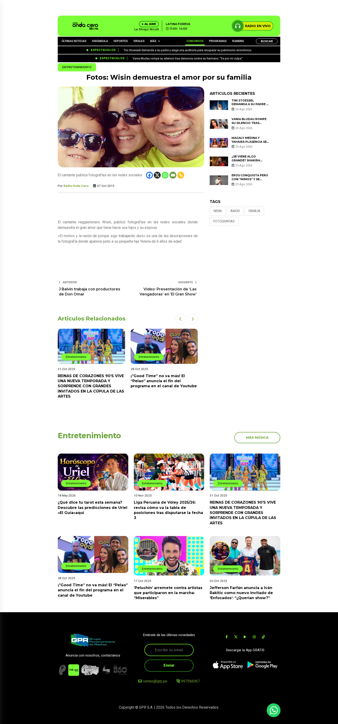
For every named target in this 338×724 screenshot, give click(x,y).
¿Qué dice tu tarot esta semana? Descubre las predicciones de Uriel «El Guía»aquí (92, 507)
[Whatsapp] (165, 175)
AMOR (235, 211)
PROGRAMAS (218, 41)
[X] (157, 175)
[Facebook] (149, 175)
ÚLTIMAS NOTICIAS (74, 41)
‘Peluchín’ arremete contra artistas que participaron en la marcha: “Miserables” (168, 592)
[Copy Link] (180, 175)
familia (254, 211)
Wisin (217, 211)
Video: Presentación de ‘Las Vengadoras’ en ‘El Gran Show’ (168, 291)
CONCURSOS (194, 41)
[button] (180, 319)
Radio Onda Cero (76, 186)
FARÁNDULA (100, 41)
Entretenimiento (77, 67)
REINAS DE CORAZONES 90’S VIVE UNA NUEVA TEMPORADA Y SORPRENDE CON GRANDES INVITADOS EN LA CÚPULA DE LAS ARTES (91, 386)
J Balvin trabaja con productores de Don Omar (89, 291)
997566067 (190, 681)
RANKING (238, 41)
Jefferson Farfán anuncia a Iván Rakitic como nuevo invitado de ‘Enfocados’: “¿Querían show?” (241, 592)
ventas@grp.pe (155, 681)
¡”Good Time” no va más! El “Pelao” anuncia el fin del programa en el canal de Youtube (164, 381)
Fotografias (224, 221)
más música (257, 437)
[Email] (172, 175)
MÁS (153, 41)
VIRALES (139, 41)
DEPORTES (121, 41)
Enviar (169, 665)
